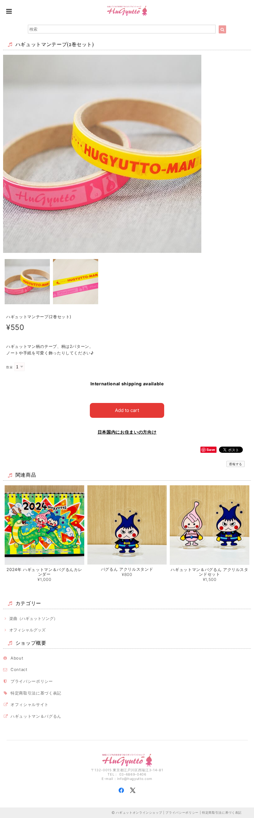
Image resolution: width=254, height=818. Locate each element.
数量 (9, 367)
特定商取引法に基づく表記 (36, 692)
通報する (235, 464)
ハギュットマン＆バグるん (36, 716)
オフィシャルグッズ (27, 629)
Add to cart (127, 410)
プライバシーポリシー (32, 681)
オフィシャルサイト (30, 704)
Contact (19, 669)
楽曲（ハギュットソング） (33, 618)
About (17, 658)
